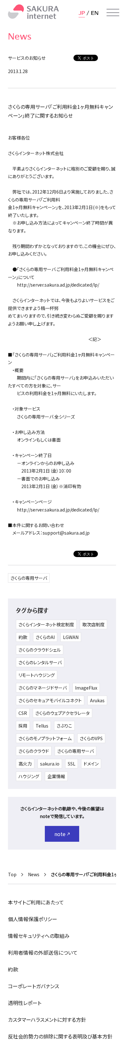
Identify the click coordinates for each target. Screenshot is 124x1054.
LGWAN (71, 637)
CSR (22, 713)
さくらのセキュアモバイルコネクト (50, 700)
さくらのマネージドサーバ (42, 688)
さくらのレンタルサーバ (40, 662)
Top (12, 874)
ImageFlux (86, 688)
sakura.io (49, 763)
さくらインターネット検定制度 (46, 624)
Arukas (97, 700)
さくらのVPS (91, 738)
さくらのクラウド (33, 751)
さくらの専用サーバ (28, 578)
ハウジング (28, 776)
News (33, 874)
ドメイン (91, 763)
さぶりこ (64, 725)
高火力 (25, 763)
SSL (71, 763)
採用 (22, 725)
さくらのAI (45, 637)
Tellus (42, 725)
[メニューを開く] (113, 12)
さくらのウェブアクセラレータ (62, 713)
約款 (22, 637)
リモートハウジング (36, 675)
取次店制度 (93, 624)
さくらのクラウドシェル (39, 650)
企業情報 (56, 776)
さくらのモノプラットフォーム (45, 738)
